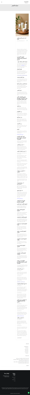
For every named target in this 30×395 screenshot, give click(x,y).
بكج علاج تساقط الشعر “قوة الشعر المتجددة (22, 75)
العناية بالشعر (22, 65)
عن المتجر (14, 378)
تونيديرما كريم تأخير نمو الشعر (20, 315)
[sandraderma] (26, 2)
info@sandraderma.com (6, 375)
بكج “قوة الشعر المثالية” (20, 198)
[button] (1, 2)
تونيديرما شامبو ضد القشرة (20, 134)
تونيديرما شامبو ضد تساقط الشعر (21, 281)
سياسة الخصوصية (13, 379)
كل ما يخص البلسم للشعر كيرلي (21, 39)
